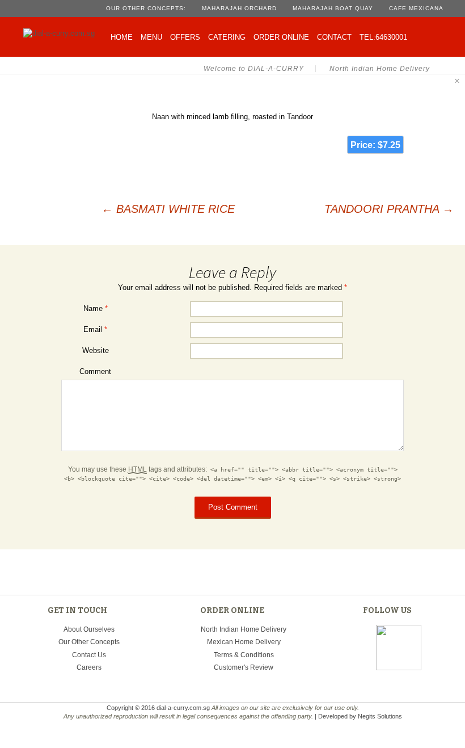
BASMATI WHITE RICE (168, 209)
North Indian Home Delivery (243, 629)
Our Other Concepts (89, 642)
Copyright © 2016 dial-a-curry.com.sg (158, 707)
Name (95, 308)
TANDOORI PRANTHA (389, 209)
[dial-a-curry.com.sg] (61, 31)
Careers (89, 667)
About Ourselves (89, 629)
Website (95, 350)
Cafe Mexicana (416, 8)
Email (95, 329)
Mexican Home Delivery (244, 642)
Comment (95, 371)
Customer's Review (243, 667)
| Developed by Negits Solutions (358, 716)
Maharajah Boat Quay (333, 8)
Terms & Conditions (244, 655)
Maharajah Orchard (239, 8)
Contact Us (89, 655)
